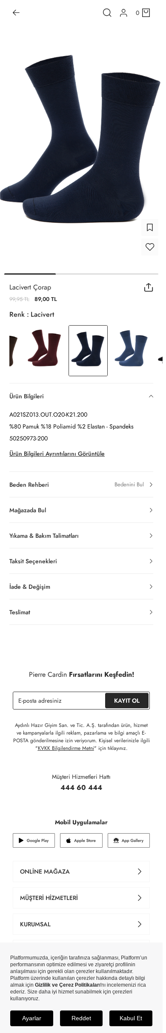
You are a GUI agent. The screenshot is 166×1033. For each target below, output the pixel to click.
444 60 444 (81, 787)
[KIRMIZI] (44, 350)
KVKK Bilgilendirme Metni (66, 748)
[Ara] (107, 13)
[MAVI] (131, 350)
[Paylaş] (148, 287)
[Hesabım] (123, 13)
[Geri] (16, 12)
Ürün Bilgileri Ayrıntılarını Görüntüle (57, 453)
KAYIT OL (127, 700)
